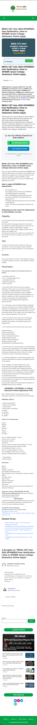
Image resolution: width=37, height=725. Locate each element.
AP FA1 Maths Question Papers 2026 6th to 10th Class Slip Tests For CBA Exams (13, 655)
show (11, 80)
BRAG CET (5, 96)
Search (4, 618)
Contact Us (13, 719)
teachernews (11, 588)
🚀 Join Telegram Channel (18, 148)
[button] (32, 18)
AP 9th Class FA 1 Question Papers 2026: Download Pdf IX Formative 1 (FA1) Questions (12, 677)
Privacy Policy (22, 719)
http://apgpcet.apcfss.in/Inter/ (10, 511)
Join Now (28, 60)
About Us (6, 719)
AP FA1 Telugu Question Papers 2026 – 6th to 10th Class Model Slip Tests (13, 662)
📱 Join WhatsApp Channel (19, 143)
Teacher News (24, 722)
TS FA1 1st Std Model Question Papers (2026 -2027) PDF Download (13, 684)
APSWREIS (24, 99)
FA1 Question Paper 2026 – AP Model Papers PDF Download (13, 669)
